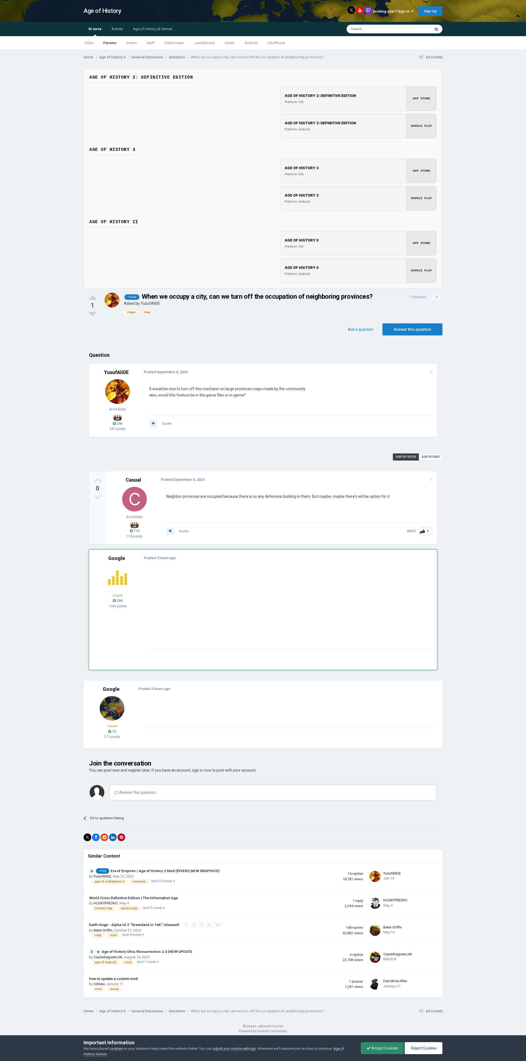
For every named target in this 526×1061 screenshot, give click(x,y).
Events (131, 43)
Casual (133, 480)
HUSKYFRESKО (106, 903)
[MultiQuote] (153, 423)
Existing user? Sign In (392, 11)
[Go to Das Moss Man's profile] (375, 984)
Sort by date (431, 456)
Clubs (88, 43)
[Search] (436, 29)
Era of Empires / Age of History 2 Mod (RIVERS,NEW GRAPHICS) (165, 871)
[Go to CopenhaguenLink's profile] (375, 957)
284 (119, 601)
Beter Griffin (103, 930)
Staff (151, 43)
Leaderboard (204, 43)
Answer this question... (138, 792)
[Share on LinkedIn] (113, 837)
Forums (109, 43)
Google (116, 558)
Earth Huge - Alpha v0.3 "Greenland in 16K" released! (134, 924)
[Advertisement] (249, 610)
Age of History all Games (152, 29)
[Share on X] (87, 837)
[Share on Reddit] (104, 837)
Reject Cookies (423, 1048)
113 (136, 531)
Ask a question (360, 329)
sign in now (201, 770)
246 (119, 423)
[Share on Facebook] (96, 837)
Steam (230, 43)
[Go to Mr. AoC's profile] (117, 577)
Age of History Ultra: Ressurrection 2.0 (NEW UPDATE (147, 951)
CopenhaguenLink (108, 957)
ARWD (411, 531)
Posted (165, 372)
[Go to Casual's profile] (134, 499)
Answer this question (412, 329)
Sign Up (430, 11)
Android (251, 43)
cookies (116, 1048)
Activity (117, 29)
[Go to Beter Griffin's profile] (375, 930)
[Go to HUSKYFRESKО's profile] (375, 903)
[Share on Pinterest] (121, 837)
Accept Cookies (384, 1048)
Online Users (174, 43)
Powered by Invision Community (263, 1031)
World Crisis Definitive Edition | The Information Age (133, 898)
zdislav (99, 984)
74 (113, 731)
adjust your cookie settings (234, 1048)
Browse (95, 29)
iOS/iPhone (276, 43)
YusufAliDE (150, 303)
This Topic (415, 29)
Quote (166, 423)
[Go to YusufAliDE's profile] (112, 300)
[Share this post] (431, 372)
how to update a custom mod (113, 978)
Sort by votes (406, 456)
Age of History (102, 10)
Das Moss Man (395, 981)
